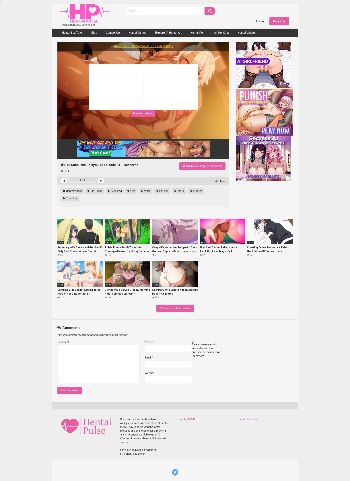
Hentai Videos (247, 32)
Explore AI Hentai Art (168, 32)
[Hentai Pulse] (84, 13)
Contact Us (113, 32)
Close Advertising (143, 113)
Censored (116, 191)
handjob (163, 191)
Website (149, 373)
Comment (63, 342)
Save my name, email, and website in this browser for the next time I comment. (206, 350)
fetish (147, 191)
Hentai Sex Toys (72, 32)
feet (132, 191)
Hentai (180, 191)
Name (149, 342)
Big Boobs (96, 191)
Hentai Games (137, 32)
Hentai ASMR (187, 419)
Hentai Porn (197, 32)
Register (279, 21)
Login (260, 21)
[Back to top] (338, 471)
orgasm (197, 191)
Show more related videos (175, 308)
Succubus (71, 198)
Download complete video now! (204, 166)
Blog (94, 32)
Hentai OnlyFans (248, 419)
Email (149, 357)
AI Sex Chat (221, 32)
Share (221, 181)
